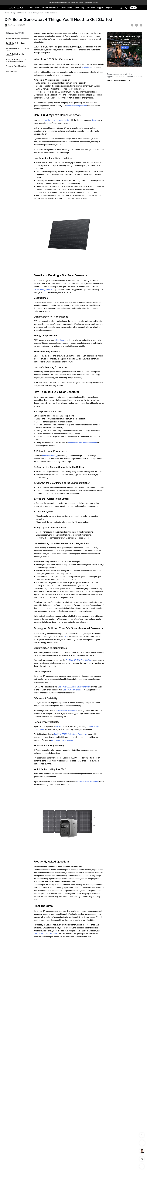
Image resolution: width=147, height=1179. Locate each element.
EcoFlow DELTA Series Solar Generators (74, 687)
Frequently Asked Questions (16, 66)
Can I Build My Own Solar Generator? (15, 44)
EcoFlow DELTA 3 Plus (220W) (78, 660)
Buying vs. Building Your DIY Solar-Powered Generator (16, 60)
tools (94, 120)
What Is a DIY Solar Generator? (17, 38)
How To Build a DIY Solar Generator (15, 55)
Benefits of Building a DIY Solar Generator (17, 49)
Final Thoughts (11, 71)
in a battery (86, 67)
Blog (13, 13)
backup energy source (43, 289)
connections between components (82, 443)
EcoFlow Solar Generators (66, 710)
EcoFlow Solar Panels (72, 690)
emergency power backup (62, 740)
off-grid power (60, 340)
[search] (120, 8)
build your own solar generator (57, 120)
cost (65, 636)
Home (7, 13)
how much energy (49, 456)
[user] (125, 8)
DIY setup (59, 726)
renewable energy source (76, 106)
